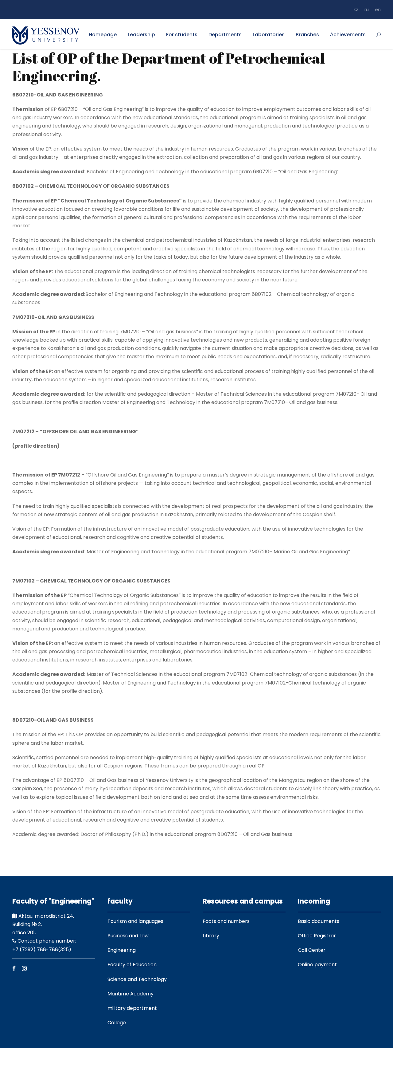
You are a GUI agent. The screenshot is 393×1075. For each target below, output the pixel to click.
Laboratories (269, 34)
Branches (307, 34)
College (116, 1022)
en (378, 9)
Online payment (317, 964)
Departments (225, 34)
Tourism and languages (135, 921)
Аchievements (348, 34)
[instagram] (24, 968)
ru (366, 9)
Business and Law (128, 935)
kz (356, 9)
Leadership (141, 34)
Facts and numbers (226, 921)
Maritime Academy (130, 993)
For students (181, 34)
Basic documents (318, 921)
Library (211, 935)
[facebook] (14, 968)
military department (132, 1008)
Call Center (311, 950)
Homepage (103, 34)
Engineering (121, 950)
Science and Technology (137, 979)
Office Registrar (317, 935)
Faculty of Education (132, 964)
